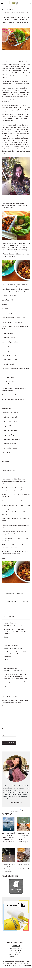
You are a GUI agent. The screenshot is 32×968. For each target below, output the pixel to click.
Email (4, 735)
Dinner (15, 9)
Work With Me (16, 950)
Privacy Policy (16, 954)
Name (4, 729)
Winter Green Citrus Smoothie (17, 601)
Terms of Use (16, 957)
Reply (6, 637)
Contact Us (16, 952)
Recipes (9, 9)
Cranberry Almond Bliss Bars (13, 593)
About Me (16, 946)
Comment (5, 706)
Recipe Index (16, 948)
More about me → (16, 802)
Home (4, 9)
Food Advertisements (14, 811)
